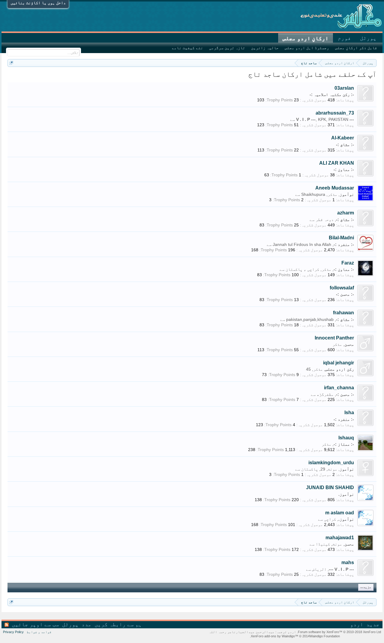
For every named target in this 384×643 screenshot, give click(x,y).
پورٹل (368, 38)
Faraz (347, 262)
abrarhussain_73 (335, 112)
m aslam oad (339, 512)
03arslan (344, 88)
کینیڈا (323, 544)
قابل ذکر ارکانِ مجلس (356, 48)
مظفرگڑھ (325, 394)
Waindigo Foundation (325, 636)
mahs (347, 562)
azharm (345, 212)
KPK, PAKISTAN (333, 119)
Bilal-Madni (341, 237)
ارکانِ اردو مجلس (305, 38)
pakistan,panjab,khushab (310, 319)
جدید (373, 624)
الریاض (319, 569)
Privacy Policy (13, 632)
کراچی (330, 519)
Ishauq (346, 437)
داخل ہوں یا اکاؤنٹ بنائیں (38, 2)
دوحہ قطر (325, 219)
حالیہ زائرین (265, 48)
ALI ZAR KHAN (336, 163)
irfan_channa (339, 387)
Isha (349, 412)
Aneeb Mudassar (334, 187)
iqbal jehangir (338, 362)
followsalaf (342, 287)
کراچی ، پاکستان (302, 269)
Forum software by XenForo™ (339, 632)
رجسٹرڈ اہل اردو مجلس (307, 48)
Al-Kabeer (342, 137)
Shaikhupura (313, 194)
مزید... (365, 587)
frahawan (343, 312)
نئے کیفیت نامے (187, 48)
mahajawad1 (340, 537)
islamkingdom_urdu (331, 462)
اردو (356, 624)
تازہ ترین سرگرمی (227, 48)
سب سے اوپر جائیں (35, 624)
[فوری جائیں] (11, 63)
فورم (344, 38)
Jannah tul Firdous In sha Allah (302, 244)
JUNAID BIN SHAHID (330, 487)
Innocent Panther (334, 337)
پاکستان (309, 469)
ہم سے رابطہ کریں (118, 624)
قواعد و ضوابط (39, 632)
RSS (6, 625)
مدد (87, 624)
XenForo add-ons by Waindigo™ (274, 636)
